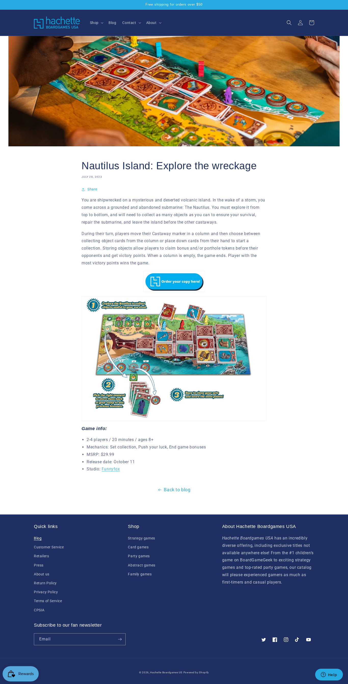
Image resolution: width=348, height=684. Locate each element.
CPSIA (39, 610)
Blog (38, 538)
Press (39, 565)
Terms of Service (48, 601)
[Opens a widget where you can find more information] (329, 675)
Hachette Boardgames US (166, 672)
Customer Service (49, 547)
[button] (96, 22)
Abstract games (141, 565)
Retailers (41, 556)
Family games (140, 574)
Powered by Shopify (196, 672)
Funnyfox (111, 469)
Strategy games (141, 538)
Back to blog (177, 489)
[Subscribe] (119, 639)
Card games (138, 547)
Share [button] (92, 189)
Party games (139, 556)
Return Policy (45, 583)
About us (41, 574)
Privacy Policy (46, 592)
